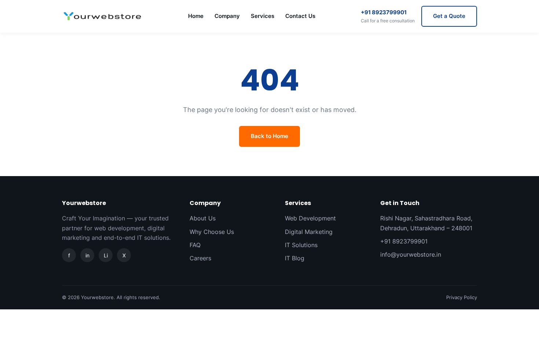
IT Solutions (301, 245)
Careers (200, 258)
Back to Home (269, 136)
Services (262, 15)
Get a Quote (449, 15)
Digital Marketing (309, 231)
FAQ (195, 245)
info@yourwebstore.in (410, 254)
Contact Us (300, 15)
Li (106, 255)
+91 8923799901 (388, 16)
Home (195, 15)
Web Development (310, 218)
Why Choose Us (212, 231)
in (87, 255)
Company (227, 15)
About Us (203, 218)
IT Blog (294, 258)
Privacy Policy (461, 297)
